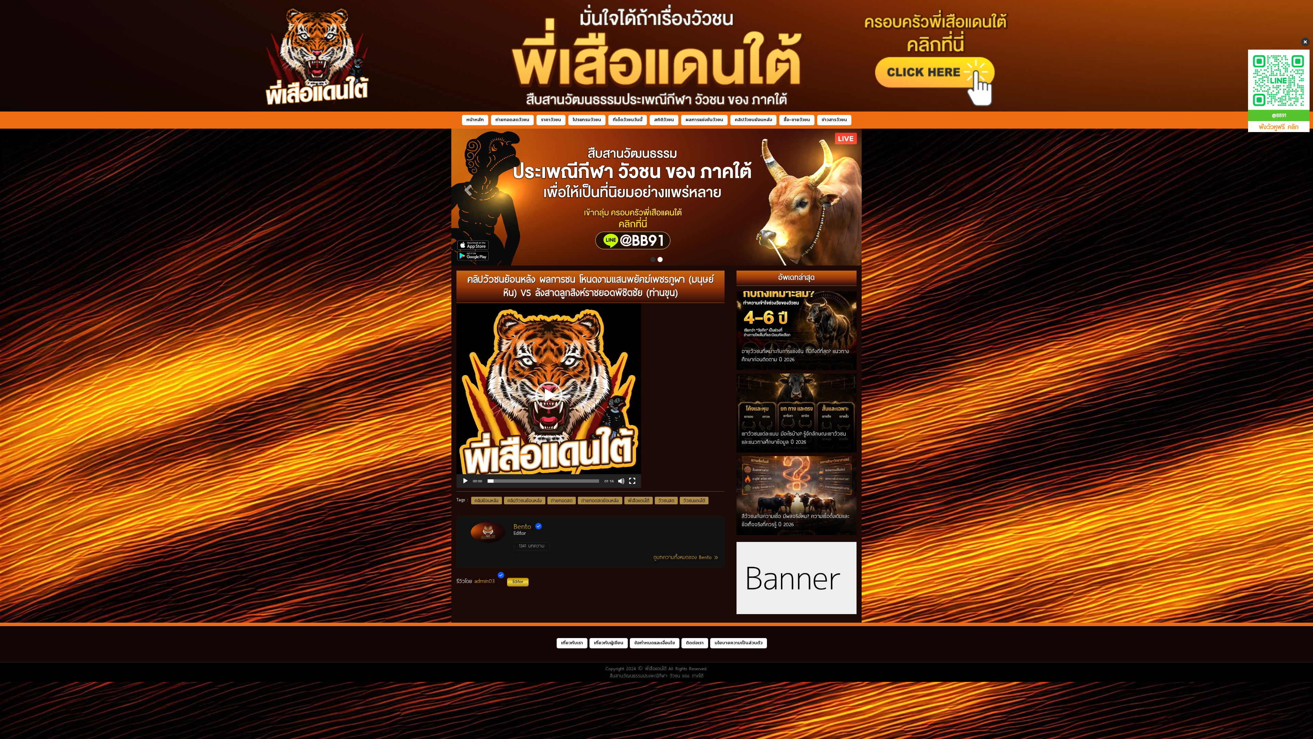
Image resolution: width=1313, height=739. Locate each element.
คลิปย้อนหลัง (487, 500)
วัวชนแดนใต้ (694, 500)
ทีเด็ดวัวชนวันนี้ (627, 119)
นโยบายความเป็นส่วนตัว (738, 642)
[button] (548, 395)
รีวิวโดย (489, 581)
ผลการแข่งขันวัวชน (704, 119)
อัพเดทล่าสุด (796, 277)
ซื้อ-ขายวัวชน (797, 119)
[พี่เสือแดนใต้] (656, 197)
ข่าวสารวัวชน (834, 119)
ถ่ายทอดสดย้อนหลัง (600, 500)
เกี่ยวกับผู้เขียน (608, 642)
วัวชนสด (666, 500)
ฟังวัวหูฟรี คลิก (1279, 126)
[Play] (465, 481)
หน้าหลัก (475, 119)
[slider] (543, 481)
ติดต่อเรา (695, 642)
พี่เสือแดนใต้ (638, 500)
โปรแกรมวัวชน (587, 119)
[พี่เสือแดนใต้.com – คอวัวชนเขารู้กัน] (656, 56)
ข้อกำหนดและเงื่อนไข (654, 642)
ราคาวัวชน (551, 119)
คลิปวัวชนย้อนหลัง (753, 119)
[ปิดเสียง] (621, 481)
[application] (548, 395)
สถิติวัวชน (664, 119)
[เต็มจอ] (632, 481)
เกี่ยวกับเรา (572, 642)
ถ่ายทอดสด (561, 500)
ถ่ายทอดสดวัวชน (512, 119)
